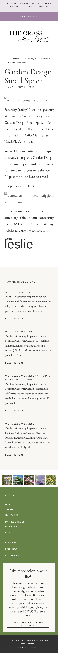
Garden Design (21, 58)
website (9, 230)
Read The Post (14, 319)
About (9, 509)
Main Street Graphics (34, 647)
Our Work (12, 515)
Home (8, 504)
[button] (29, 5)
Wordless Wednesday (21, 292)
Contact (11, 532)
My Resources (15, 522)
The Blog (11, 527)
